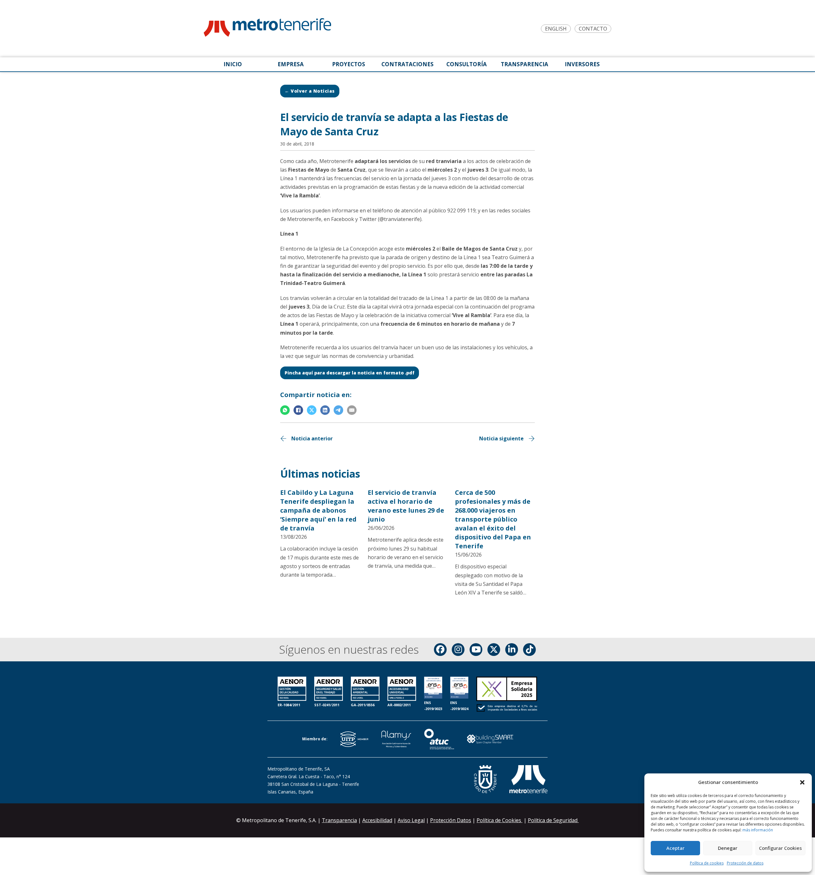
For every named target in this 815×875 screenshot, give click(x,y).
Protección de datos (745, 863)
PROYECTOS (348, 64)
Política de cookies (707, 863)
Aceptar (675, 848)
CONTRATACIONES (407, 64)
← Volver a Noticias (310, 91)
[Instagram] (458, 649)
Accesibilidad (377, 820)
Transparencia (339, 820)
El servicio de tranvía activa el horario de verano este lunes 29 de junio (406, 505)
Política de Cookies (499, 820)
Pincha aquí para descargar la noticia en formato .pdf (350, 373)
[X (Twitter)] (493, 649)
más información (757, 830)
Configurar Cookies (780, 848)
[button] (802, 782)
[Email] (352, 410)
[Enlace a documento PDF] (506, 695)
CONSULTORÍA (466, 64)
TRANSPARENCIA (524, 64)
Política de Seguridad (553, 820)
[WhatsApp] (285, 410)
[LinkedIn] (325, 410)
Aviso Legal (411, 820)
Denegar (727, 848)
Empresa (291, 64)
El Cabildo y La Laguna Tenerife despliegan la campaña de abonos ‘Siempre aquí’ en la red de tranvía (318, 510)
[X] (311, 410)
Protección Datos (450, 820)
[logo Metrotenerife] (267, 28)
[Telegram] (338, 410)
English (556, 29)
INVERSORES (582, 64)
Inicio (232, 64)
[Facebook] (298, 410)
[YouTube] (476, 649)
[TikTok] (529, 649)
